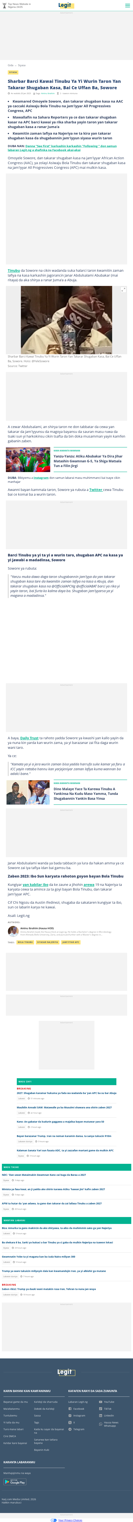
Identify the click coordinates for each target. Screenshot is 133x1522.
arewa (89, 884)
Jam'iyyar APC (71, 942)
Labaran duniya (25, 1141)
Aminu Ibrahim (48, 93)
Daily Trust (29, 737)
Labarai (21, 1098)
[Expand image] (123, 290)
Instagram (41, 478)
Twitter (96, 489)
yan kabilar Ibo (35, 884)
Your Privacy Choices (70, 1520)
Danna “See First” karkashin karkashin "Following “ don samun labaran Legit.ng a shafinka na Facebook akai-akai (62, 148)
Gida (10, 65)
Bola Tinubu (25, 942)
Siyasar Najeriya (47, 942)
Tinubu (14, 270)
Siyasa (21, 65)
